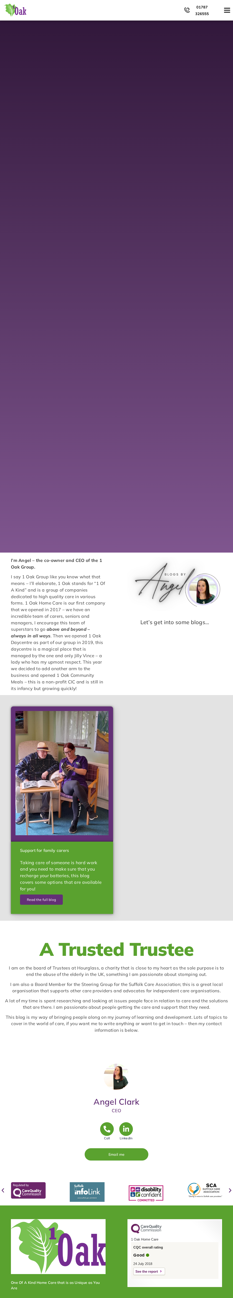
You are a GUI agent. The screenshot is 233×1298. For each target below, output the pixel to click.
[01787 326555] (187, 10)
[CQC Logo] (146, 1232)
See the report (146, 1271)
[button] (3, 1190)
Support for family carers (44, 850)
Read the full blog (41, 899)
